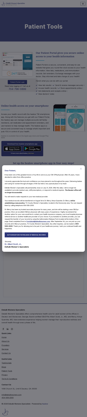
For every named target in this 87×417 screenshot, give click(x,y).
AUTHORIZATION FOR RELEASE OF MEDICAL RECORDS (26, 235)
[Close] (81, 168)
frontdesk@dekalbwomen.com (38, 221)
